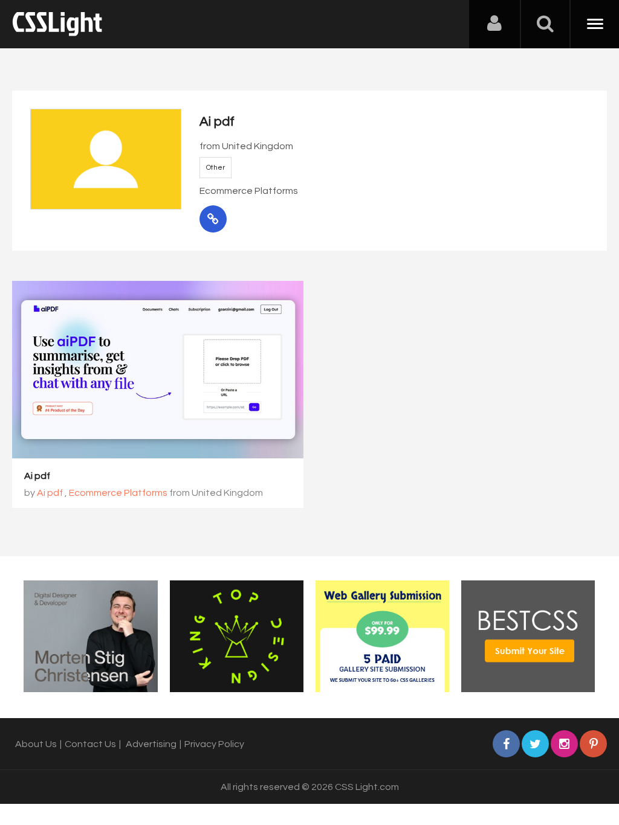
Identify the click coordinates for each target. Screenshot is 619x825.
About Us (36, 744)
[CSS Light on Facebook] (506, 743)
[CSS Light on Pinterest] (593, 743)
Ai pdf (37, 476)
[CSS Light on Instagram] (564, 743)
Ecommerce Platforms (118, 493)
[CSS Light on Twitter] (535, 743)
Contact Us (90, 744)
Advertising (151, 744)
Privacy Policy (214, 744)
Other (215, 168)
